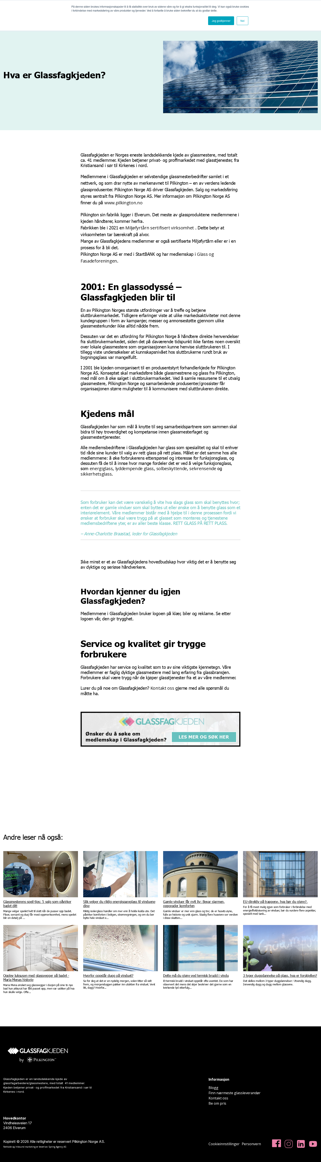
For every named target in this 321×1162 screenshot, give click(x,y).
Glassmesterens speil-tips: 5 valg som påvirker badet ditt (37, 903)
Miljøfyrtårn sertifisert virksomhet (159, 228)
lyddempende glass (134, 468)
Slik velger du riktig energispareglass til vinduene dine (119, 903)
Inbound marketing (26, 1146)
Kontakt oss (162, 688)
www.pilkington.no (123, 203)
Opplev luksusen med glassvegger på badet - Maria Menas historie (36, 977)
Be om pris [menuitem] (217, 1103)
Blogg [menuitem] (213, 1087)
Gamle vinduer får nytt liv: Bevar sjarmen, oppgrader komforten (194, 903)
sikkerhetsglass (96, 474)
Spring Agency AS (57, 1146)
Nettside (7, 1146)
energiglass (101, 468)
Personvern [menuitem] (251, 1144)
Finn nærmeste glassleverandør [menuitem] (235, 1092)
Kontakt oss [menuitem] (218, 1098)
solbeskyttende (171, 468)
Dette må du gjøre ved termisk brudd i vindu (196, 975)
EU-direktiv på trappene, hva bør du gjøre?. (275, 901)
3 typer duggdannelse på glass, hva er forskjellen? (280, 975)
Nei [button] (242, 20)
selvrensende (202, 468)
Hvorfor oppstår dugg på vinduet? (108, 975)
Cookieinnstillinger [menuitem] (224, 1144)
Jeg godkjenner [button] (221, 20)
